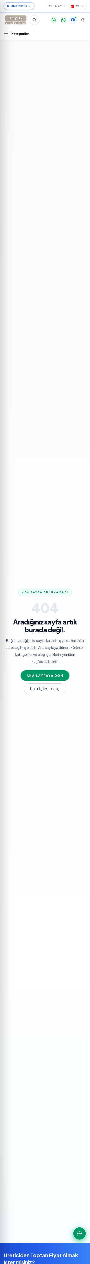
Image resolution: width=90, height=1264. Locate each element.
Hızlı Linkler (54, 6)
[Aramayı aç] (34, 20)
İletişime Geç (45, 689)
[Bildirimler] (83, 20)
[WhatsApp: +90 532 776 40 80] (63, 20)
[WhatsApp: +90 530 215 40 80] (54, 20)
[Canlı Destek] (73, 20)
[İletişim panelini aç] (79, 1233)
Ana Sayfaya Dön (45, 676)
